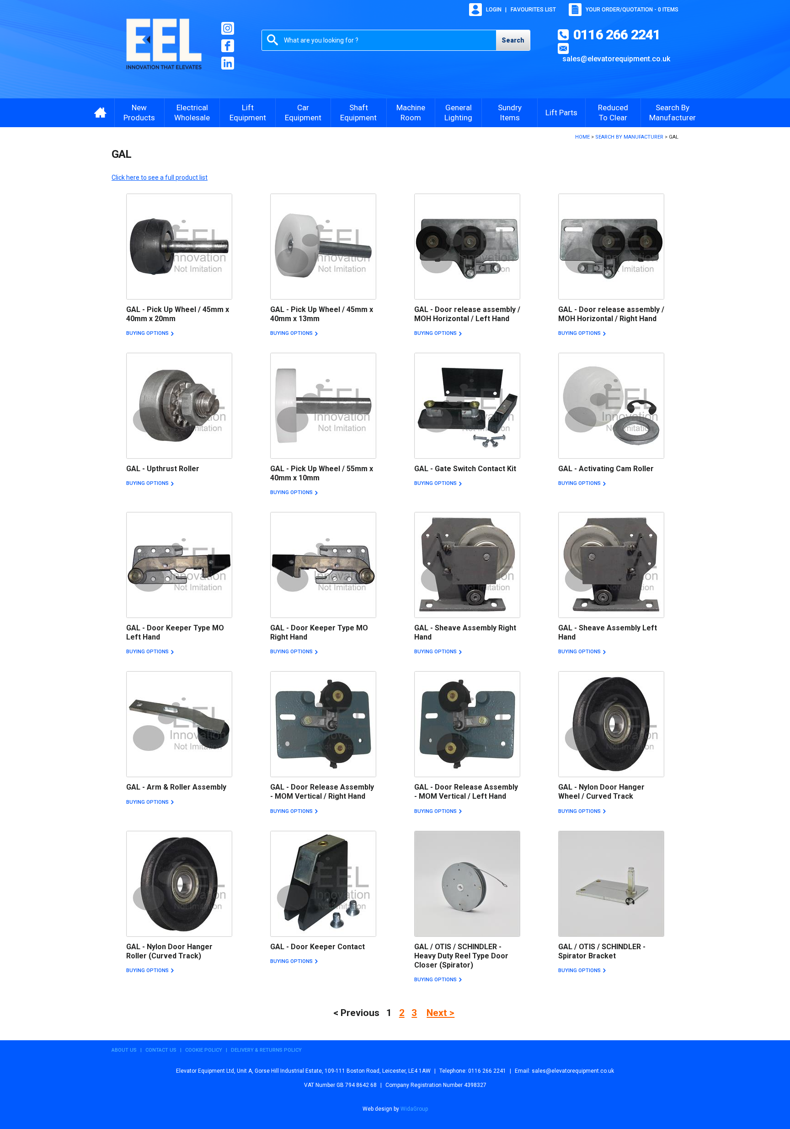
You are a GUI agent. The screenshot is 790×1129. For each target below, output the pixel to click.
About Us (124, 1050)
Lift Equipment (248, 112)
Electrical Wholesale (192, 112)
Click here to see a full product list (160, 177)
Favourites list (533, 9)
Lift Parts (561, 112)
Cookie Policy (203, 1050)
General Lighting (458, 112)
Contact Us (160, 1050)
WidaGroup (414, 1109)
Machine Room (410, 112)
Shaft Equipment (358, 112)
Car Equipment (303, 112)
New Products (139, 112)
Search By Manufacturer (672, 112)
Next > (440, 1012)
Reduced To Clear (613, 112)
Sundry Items (510, 112)
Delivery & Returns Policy (266, 1050)
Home (582, 137)
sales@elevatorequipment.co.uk (616, 58)
